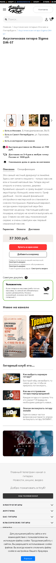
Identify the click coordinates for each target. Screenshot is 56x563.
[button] (4, 120)
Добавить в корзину (28, 254)
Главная (7, 27)
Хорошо (28, 558)
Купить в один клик (28, 247)
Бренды (7, 527)
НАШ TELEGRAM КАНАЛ (28, 496)
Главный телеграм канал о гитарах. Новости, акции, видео (28, 476)
